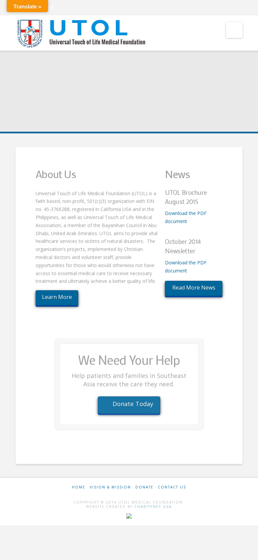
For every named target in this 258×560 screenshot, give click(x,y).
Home (78, 487)
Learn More (57, 297)
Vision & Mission (110, 487)
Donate (144, 487)
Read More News (193, 287)
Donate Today (133, 404)
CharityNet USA (153, 506)
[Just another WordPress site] (82, 33)
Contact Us (172, 487)
